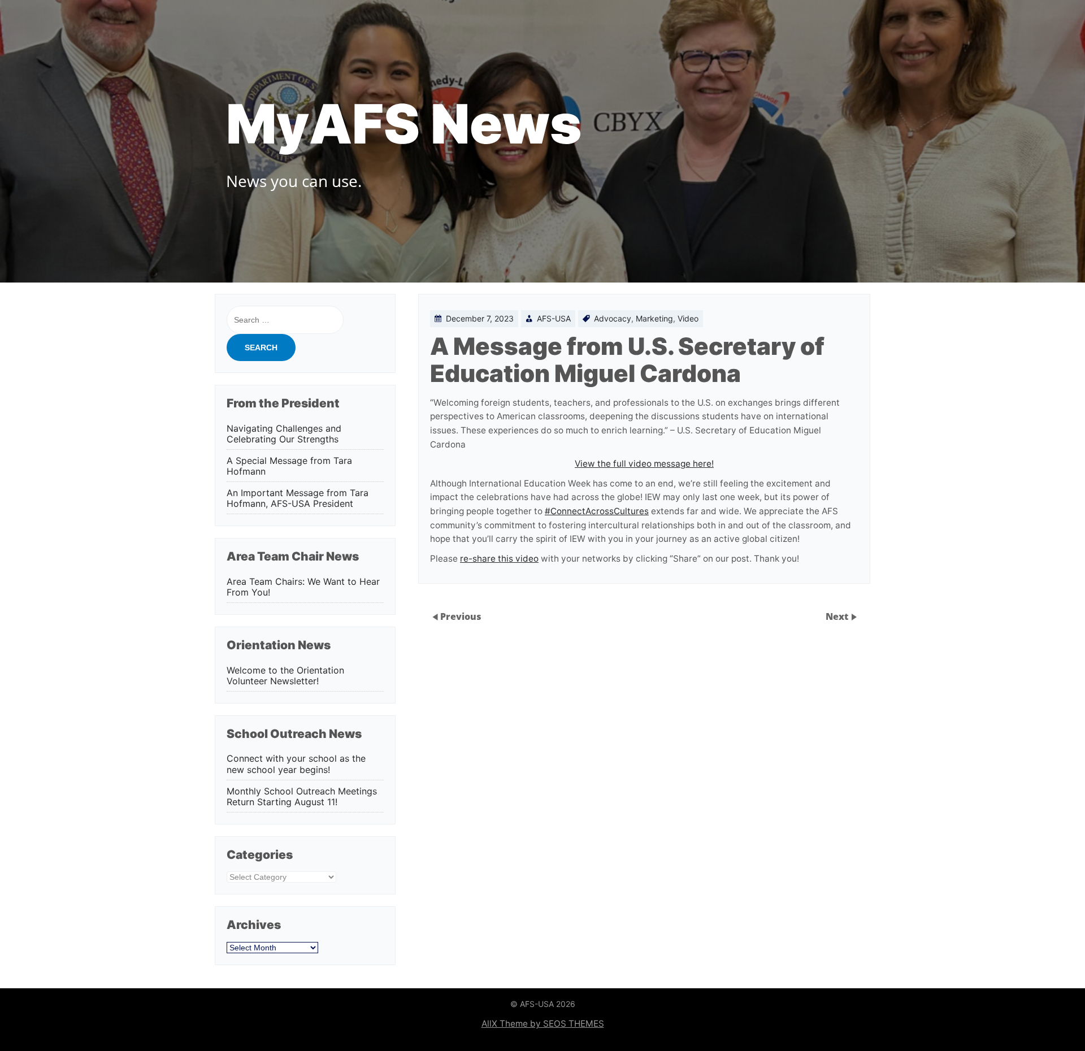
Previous (460, 616)
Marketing (654, 318)
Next (838, 616)
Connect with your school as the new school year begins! (296, 764)
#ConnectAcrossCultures (597, 511)
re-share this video (499, 558)
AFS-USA (554, 318)
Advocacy (612, 318)
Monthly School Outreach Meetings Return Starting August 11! (302, 796)
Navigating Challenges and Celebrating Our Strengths (284, 434)
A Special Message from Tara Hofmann (289, 466)
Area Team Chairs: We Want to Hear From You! (303, 587)
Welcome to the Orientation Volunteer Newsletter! (285, 676)
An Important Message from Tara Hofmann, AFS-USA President (297, 498)
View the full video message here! (644, 463)
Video (688, 318)
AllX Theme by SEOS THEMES (542, 1023)
